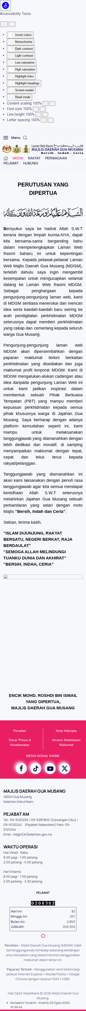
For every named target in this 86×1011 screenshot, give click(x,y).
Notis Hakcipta (66, 731)
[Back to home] (43, 149)
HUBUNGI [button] (30, 163)
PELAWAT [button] (11, 163)
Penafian (19, 731)
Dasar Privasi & (20, 740)
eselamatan (20, 745)
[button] (11, 137)
